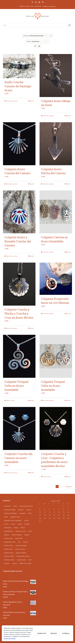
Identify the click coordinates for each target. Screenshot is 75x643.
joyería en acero (21, 531)
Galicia (23, 528)
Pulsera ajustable (21, 545)
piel (19, 542)
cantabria (22, 513)
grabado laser (8, 531)
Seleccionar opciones (11, 101)
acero (15, 506)
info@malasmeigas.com (49, 6)
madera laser (8, 538)
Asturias (21, 510)
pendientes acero (9, 542)
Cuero (13, 524)
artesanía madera (10, 510)
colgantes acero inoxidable (12, 520)
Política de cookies (10, 638)
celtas (6, 517)
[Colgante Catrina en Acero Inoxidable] (56, 211)
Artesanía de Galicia (26, 506)
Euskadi (27, 524)
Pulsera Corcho (20, 549)
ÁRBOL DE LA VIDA (25, 563)
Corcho (6, 524)
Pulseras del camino (23, 556)
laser (30, 531)
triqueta (6, 563)
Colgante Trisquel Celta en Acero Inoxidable (16, 386)
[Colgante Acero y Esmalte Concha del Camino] (19, 211)
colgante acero (15, 517)
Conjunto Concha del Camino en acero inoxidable (18, 458)
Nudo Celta (19, 538)
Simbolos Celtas (9, 560)
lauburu (6, 535)
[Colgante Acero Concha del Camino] (19, 143)
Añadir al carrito (10, 400)
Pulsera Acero (8, 545)
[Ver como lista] (39, 46)
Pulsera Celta (8, 549)
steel (29, 560)
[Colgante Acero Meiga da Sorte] (56, 75)
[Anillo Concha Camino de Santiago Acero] (19, 66)
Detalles (31, 101)
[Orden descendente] (51, 36)
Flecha (16, 528)
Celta (30, 513)
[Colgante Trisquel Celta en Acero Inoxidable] (19, 356)
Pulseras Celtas (9, 556)
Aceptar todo (41, 633)
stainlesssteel (21, 560)
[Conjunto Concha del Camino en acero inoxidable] (19, 428)
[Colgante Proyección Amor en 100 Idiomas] (56, 279)
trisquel (14, 563)
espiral (20, 524)
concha (26, 520)
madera (26, 535)
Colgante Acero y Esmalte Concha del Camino (17, 241)
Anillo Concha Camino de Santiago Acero (17, 86)
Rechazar (54, 633)
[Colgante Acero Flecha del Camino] (56, 143)
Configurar (65, 633)
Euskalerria (7, 528)
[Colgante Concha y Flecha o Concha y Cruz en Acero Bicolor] (19, 284)
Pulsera (25, 542)
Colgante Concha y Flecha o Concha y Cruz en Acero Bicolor (18, 313)
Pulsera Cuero (8, 553)
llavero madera (17, 535)
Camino (28, 510)
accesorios (7, 506)
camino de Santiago (10, 513)
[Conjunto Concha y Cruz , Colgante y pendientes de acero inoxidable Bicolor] (56, 428)
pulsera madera (21, 553)
